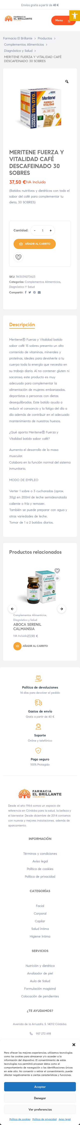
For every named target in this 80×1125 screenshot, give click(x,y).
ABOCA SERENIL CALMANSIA (27, 626)
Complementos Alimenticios (42, 282)
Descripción (22, 325)
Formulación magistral (40, 989)
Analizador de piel (40, 973)
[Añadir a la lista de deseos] (18, 257)
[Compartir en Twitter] (29, 293)
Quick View (57, 578)
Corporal (40, 913)
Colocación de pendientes (40, 996)
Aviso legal (65, 1119)
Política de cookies (19, 1119)
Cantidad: (21, 230)
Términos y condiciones (40, 854)
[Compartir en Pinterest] (34, 293)
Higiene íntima (40, 936)
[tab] (40, 327)
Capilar (40, 921)
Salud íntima (40, 929)
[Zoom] (67, 81)
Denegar (40, 1098)
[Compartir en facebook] (25, 293)
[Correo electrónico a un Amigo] (39, 293)
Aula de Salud (40, 981)
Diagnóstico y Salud (22, 287)
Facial (40, 906)
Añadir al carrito (37, 243)
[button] (74, 15)
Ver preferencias (40, 1109)
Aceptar (40, 1087)
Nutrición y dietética (40, 966)
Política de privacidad (44, 1119)
